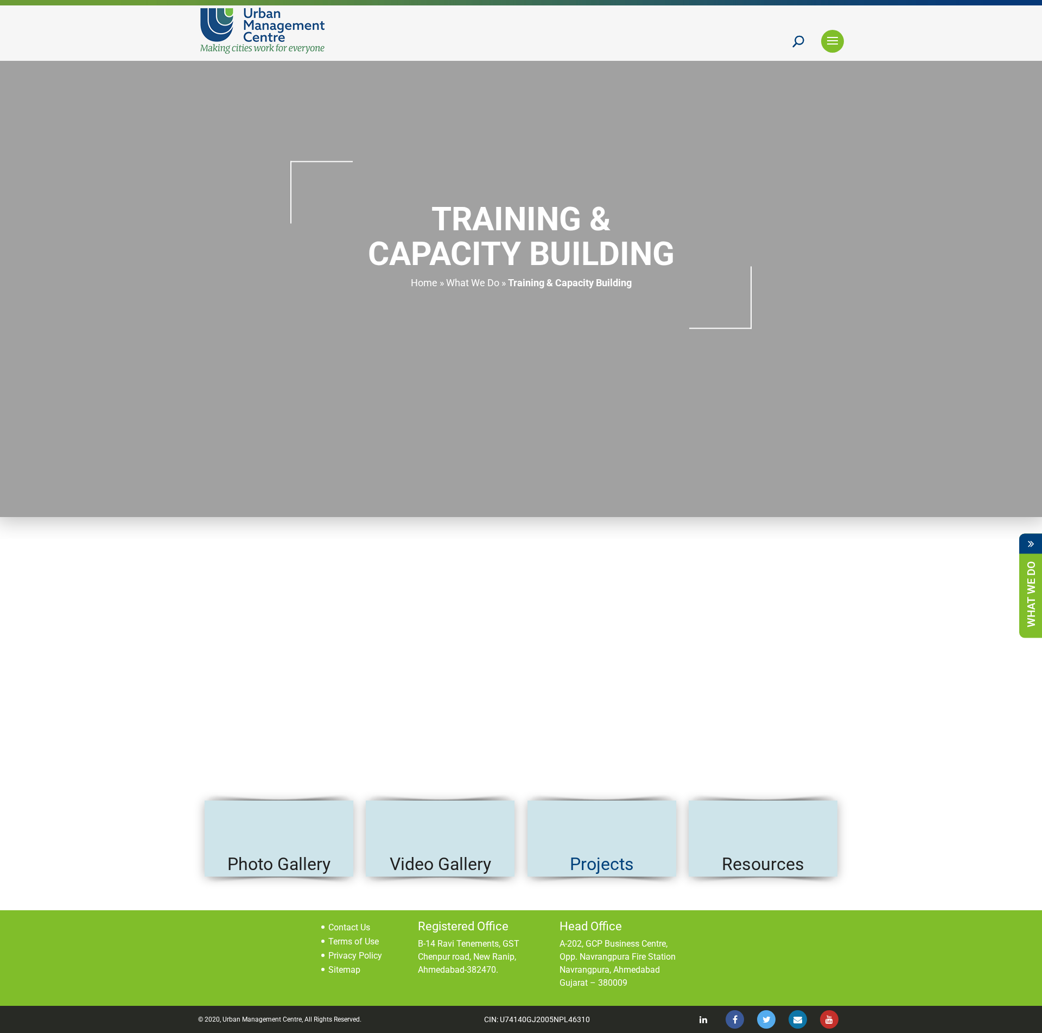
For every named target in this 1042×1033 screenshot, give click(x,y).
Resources (763, 864)
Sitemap (344, 970)
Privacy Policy (355, 955)
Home (424, 282)
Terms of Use (353, 941)
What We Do (472, 282)
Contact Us (349, 927)
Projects (602, 864)
